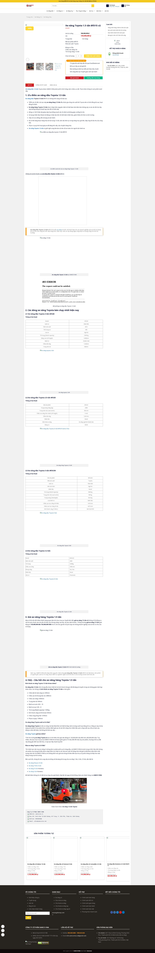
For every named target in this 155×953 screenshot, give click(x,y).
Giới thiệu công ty (34, 897)
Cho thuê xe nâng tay (61, 906)
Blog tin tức (32, 906)
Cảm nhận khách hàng (35, 909)
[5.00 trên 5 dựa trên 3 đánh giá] (84, 30)
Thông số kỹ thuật (41, 85)
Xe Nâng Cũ (60, 11)
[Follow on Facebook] (111, 912)
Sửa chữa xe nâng (60, 900)
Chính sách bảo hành (88, 906)
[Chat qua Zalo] (2, 930)
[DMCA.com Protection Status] (43, 943)
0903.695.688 (116, 55)
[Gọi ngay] (2, 934)
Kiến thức (98, 11)
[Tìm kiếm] (92, 5)
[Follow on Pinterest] (120, 912)
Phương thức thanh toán (89, 912)
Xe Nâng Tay (69, 11)
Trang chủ (29, 17)
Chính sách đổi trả (87, 900)
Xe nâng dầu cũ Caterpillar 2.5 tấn (91, 864)
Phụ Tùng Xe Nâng (81, 11)
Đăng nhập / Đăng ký (114, 6)
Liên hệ (31, 903)
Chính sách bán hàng (88, 897)
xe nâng (59, 230)
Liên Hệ (106, 11)
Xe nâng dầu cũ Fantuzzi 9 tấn (63, 864)
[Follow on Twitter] (117, 912)
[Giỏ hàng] (122, 5)
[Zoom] (27, 59)
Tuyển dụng (32, 900)
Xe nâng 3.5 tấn (33, 768)
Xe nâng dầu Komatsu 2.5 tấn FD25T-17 (118, 864)
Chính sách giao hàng (88, 903)
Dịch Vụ (91, 11)
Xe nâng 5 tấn (33, 771)
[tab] (29, 85)
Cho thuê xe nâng (60, 903)
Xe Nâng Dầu (48, 17)
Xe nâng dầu (29, 98)
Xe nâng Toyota (30, 734)
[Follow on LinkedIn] (123, 912)
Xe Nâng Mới (50, 11)
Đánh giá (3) (53, 85)
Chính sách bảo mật (88, 909)
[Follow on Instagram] (114, 912)
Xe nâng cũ (58, 897)
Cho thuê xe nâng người (62, 909)
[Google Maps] (2, 926)
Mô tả (29, 85)
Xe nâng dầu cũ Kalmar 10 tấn (36, 864)
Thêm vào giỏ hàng (93, 56)
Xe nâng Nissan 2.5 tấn (36, 763)
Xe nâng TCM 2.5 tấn (35, 766)
